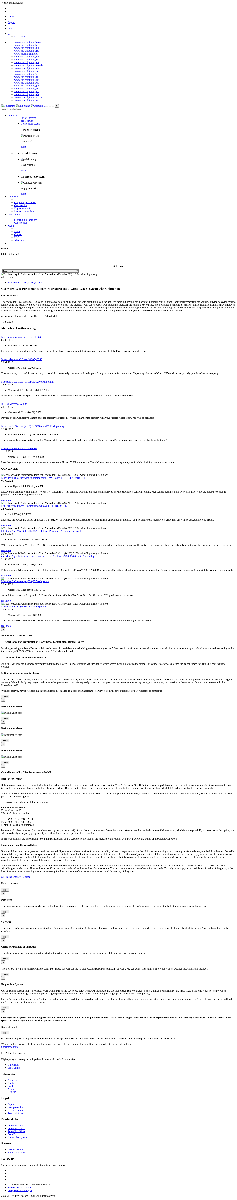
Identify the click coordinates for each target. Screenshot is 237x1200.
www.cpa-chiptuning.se (26, 71)
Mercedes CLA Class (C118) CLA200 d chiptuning (27, 381)
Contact (12, 16)
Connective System (17, 1137)
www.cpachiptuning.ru (26, 53)
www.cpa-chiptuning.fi (26, 88)
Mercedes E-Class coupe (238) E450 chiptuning (25, 581)
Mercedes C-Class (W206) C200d (25, 282)
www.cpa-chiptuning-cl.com (28, 97)
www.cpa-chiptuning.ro (26, 77)
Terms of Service (16, 1113)
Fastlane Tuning (16, 1149)
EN (9, 33)
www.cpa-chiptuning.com (27, 42)
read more (6, 500)
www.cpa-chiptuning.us (26, 91)
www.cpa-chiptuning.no (26, 47)
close (5, 696)
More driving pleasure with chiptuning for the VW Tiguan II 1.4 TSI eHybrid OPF (43, 477)
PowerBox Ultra (16, 1128)
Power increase (28, 117)
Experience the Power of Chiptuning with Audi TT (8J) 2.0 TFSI (34, 505)
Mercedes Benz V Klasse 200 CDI (19, 448)
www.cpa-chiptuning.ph (26, 85)
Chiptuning (13, 196)
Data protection (15, 1107)
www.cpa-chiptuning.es (26, 59)
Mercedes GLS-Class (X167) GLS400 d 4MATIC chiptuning (32, 426)
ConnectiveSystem (30, 123)
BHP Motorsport (16, 1152)
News (17, 231)
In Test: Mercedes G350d (14, 404)
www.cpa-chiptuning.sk (26, 79)
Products (12, 115)
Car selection (20, 205)
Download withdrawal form (15, 876)
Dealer (11, 28)
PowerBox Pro (15, 1125)
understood (7, 1046)
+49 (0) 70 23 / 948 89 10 (21, 1187)
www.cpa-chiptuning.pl (26, 100)
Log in (11, 22)
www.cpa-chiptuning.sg (26, 50)
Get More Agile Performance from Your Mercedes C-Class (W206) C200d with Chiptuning (47, 556)
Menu (11, 225)
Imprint (11, 1104)
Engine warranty (22, 208)
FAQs (17, 237)
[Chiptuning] (23, 105)
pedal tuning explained (25, 219)
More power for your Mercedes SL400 (21, 337)
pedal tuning (27, 120)
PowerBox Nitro (16, 1131)
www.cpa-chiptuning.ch (26, 94)
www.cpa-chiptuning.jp (26, 74)
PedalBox (13, 1134)
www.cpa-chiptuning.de (26, 45)
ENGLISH (19, 36)
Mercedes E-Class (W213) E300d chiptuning (24, 606)
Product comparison (24, 211)
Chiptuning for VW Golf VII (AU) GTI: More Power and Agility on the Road (41, 531)
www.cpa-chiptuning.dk (26, 68)
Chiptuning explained (25, 202)
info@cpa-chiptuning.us (20, 1190)
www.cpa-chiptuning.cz (26, 82)
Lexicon (12, 1091)
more (23, 146)
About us (19, 240)
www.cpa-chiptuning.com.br (28, 65)
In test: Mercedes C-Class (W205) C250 (21, 359)
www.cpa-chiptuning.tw (26, 56)
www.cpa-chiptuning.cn (26, 62)
